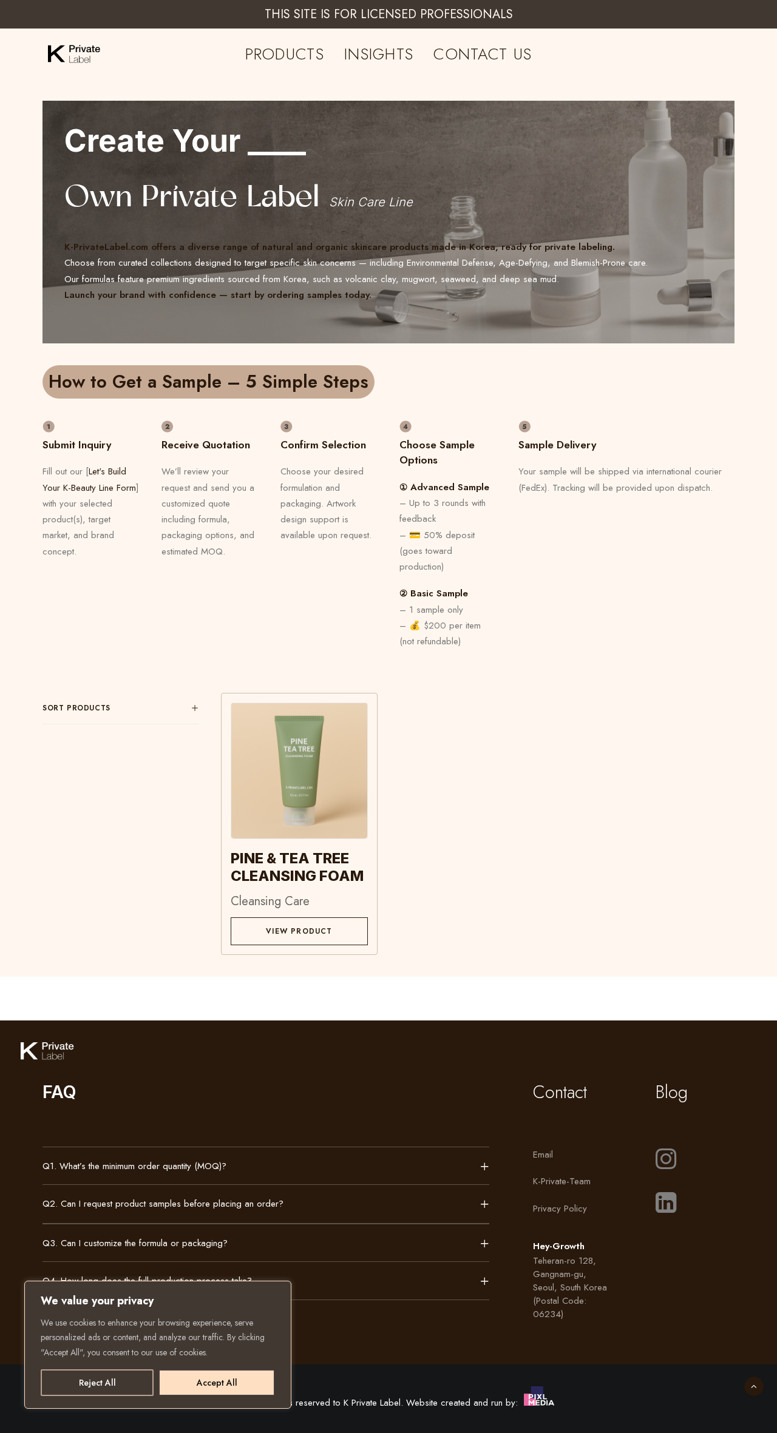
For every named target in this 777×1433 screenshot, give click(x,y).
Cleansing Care (270, 901)
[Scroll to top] (754, 1385)
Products (284, 54)
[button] (299, 770)
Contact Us (482, 54)
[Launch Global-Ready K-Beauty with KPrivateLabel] (60, 54)
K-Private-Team (562, 1181)
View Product (299, 931)
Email (543, 1154)
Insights (378, 54)
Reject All (97, 1383)
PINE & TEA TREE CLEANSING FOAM (297, 867)
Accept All (217, 1383)
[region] (157, 1345)
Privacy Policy (560, 1208)
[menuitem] (285, 54)
